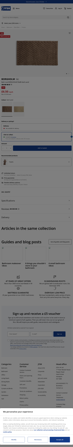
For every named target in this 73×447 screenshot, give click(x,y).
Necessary (38, 440)
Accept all (59, 440)
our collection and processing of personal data (49, 430)
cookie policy (7, 432)
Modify (13, 440)
